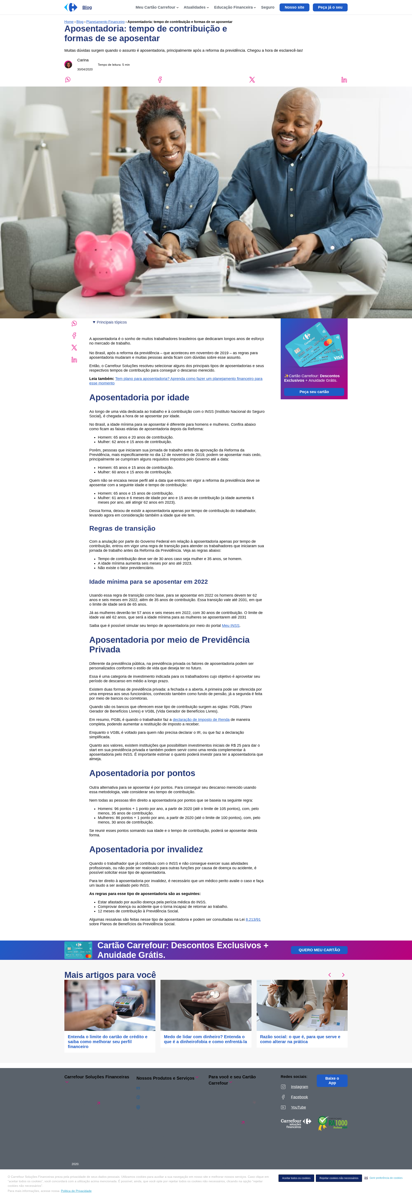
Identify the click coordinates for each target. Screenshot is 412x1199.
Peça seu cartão (314, 392)
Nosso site (294, 7)
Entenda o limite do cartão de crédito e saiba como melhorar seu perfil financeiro (107, 1041)
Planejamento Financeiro (105, 22)
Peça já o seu (330, 7)
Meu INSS (230, 625)
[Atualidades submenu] (208, 7)
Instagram (299, 1087)
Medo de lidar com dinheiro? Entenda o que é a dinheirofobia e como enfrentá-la (205, 1039)
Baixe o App (332, 1080)
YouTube (298, 1107)
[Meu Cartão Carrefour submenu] (177, 7)
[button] (383, 1178)
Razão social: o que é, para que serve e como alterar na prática (300, 1039)
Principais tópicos (112, 322)
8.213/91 (253, 919)
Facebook (299, 1097)
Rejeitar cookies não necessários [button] (339, 1178)
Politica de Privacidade (76, 1191)
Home (69, 22)
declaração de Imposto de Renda (201, 719)
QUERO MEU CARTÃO (319, 950)
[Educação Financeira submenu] (255, 7)
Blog (79, 22)
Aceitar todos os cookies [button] (296, 1178)
